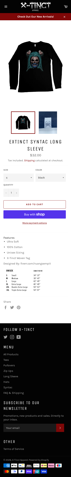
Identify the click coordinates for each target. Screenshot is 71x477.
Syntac (7, 387)
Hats (6, 381)
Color (39, 170)
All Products (10, 354)
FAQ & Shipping (13, 392)
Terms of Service (13, 449)
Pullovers (9, 365)
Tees (6, 359)
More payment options (34, 222)
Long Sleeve (10, 376)
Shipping (29, 160)
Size (5, 170)
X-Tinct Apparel (20, 460)
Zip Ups (8, 370)
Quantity (8, 185)
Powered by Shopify (39, 460)
